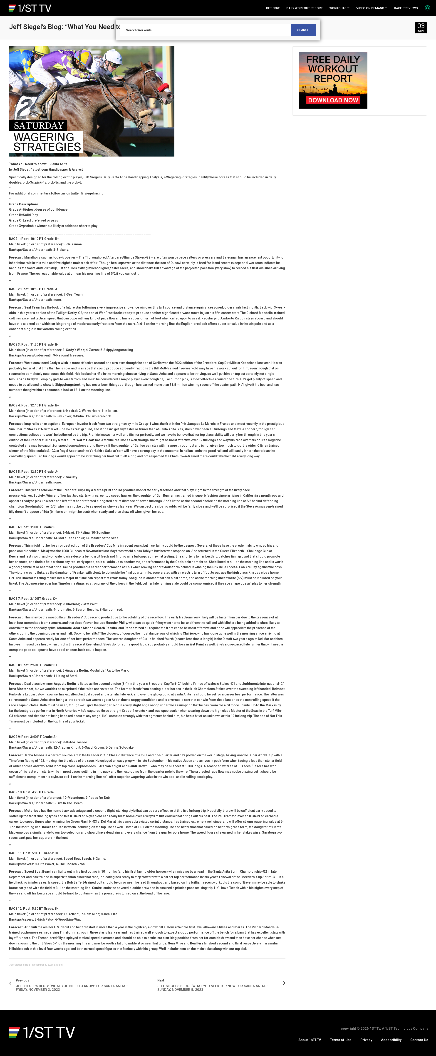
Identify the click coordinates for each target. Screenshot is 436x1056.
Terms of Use (341, 1040)
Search (303, 30)
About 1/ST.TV (309, 1040)
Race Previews (406, 8)
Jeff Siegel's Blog (19, 964)
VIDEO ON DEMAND (370, 8)
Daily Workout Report (304, 8)
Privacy (366, 1040)
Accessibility (391, 1040)
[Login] (425, 7)
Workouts (338, 8)
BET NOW (273, 8)
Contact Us (419, 1040)
